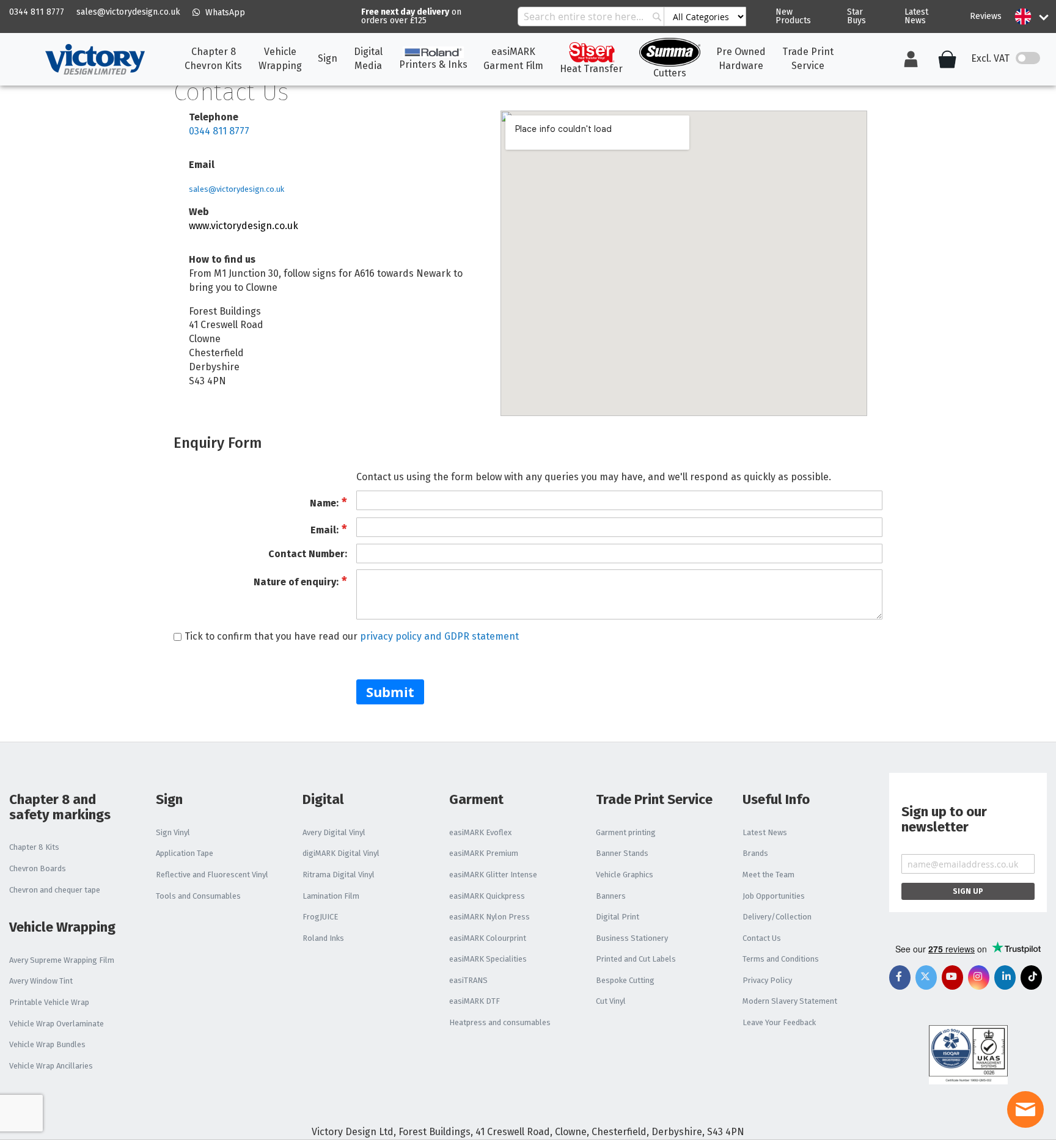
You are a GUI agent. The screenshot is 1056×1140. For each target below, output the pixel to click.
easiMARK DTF (474, 1001)
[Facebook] (900, 977)
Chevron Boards (37, 868)
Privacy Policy (767, 980)
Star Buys (856, 16)
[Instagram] (978, 977)
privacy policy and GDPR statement (439, 636)
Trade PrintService (808, 58)
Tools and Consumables (198, 896)
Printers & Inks (433, 64)
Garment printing (626, 832)
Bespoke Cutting (625, 980)
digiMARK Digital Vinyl (341, 853)
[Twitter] (926, 977)
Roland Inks (323, 938)
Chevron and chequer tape (54, 889)
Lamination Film (330, 896)
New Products (793, 16)
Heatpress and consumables (500, 1022)
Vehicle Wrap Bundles (47, 1044)
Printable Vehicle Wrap (49, 1002)
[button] (1023, 16)
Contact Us (762, 938)
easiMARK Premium (483, 853)
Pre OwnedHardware (741, 58)
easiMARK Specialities (488, 958)
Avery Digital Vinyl (333, 832)
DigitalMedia (368, 58)
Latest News (916, 16)
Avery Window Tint (41, 980)
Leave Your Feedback (779, 1022)
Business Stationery (632, 938)
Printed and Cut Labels (636, 958)
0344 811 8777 (36, 12)
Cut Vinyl (611, 1001)
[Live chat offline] (1025, 1109)
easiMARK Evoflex (480, 832)
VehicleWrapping (280, 58)
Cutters (669, 73)
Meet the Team (768, 874)
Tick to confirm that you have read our (352, 636)
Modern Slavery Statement (790, 1001)
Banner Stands (622, 853)
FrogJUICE (320, 916)
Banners (611, 896)
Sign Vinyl (173, 832)
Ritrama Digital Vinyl (338, 874)
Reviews (986, 16)
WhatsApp (224, 12)
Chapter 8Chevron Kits (213, 58)
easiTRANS (468, 980)
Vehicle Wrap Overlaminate (56, 1023)
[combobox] (632, 16)
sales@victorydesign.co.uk (128, 12)
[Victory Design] (94, 59)
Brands (755, 853)
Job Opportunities (774, 896)
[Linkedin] (1005, 977)
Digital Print (617, 916)
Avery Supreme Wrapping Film (61, 960)
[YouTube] (952, 977)
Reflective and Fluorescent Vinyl (212, 874)
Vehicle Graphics (624, 874)
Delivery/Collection (777, 916)
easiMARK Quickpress (487, 896)
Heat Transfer (591, 69)
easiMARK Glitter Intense (493, 874)
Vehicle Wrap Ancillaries (51, 1065)
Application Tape (184, 853)
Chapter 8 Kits (34, 847)
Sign (327, 58)
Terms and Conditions (781, 958)
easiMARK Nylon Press (489, 916)
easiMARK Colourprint (487, 938)
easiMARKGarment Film (513, 58)
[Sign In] (911, 59)
